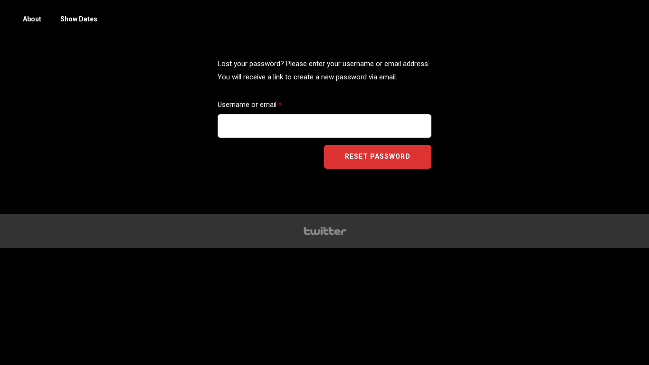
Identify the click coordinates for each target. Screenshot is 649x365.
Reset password (377, 156)
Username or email (263, 103)
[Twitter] (324, 231)
